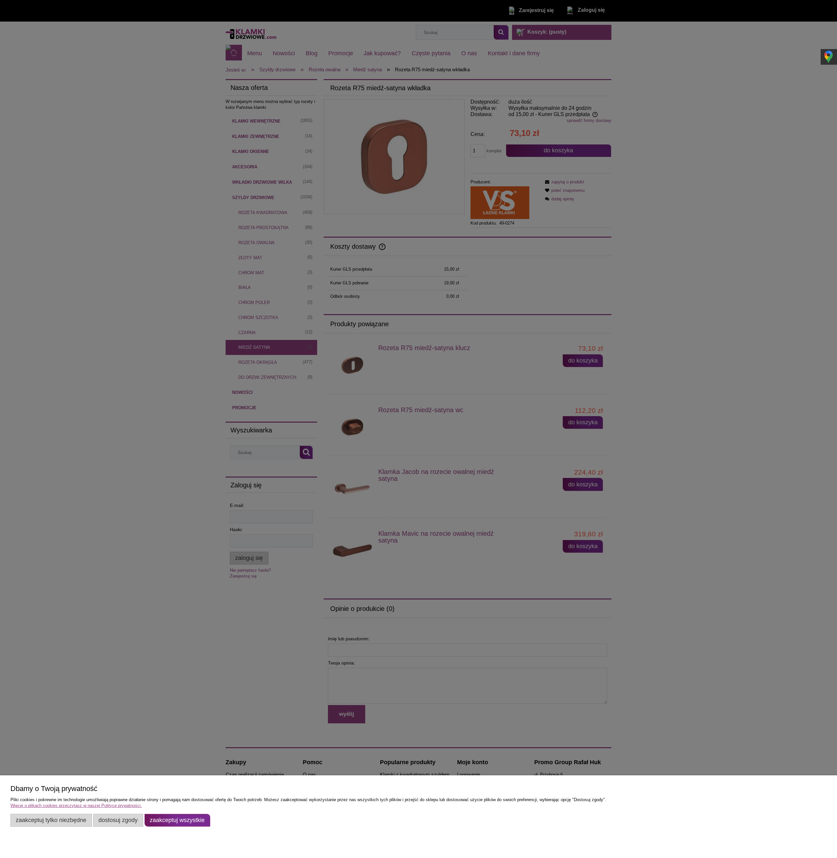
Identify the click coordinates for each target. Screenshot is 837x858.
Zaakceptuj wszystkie (177, 820)
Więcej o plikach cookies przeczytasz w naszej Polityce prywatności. (76, 805)
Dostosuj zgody (118, 820)
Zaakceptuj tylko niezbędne (51, 820)
